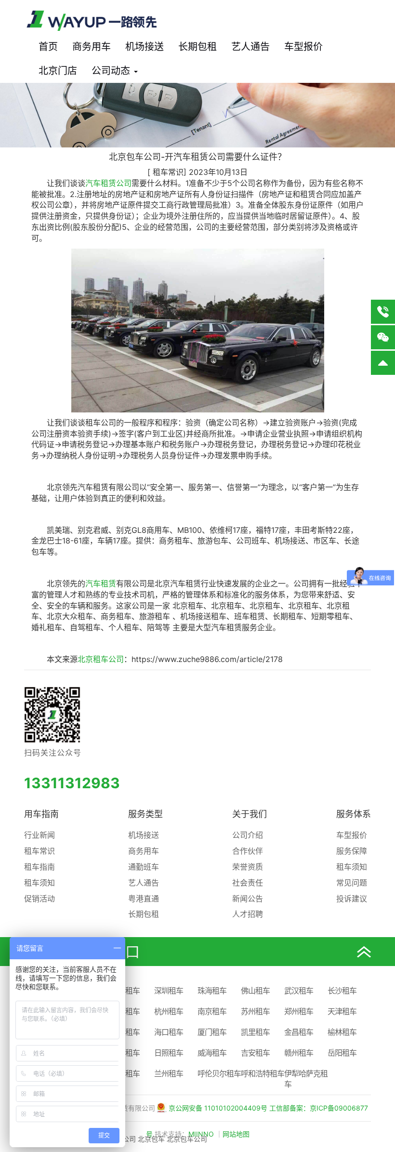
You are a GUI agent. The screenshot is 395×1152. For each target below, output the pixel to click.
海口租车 (168, 1032)
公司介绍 (247, 835)
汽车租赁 (100, 583)
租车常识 (39, 851)
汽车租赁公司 (108, 183)
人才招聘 (247, 914)
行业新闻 (39, 835)
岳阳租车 (342, 1053)
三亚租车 (125, 1032)
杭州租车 (168, 1011)
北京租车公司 (101, 659)
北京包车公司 (187, 1139)
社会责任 (247, 882)
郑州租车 (298, 1011)
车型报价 (303, 47)
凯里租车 (255, 1032)
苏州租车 (255, 1011)
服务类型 (145, 814)
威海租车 (212, 1053)
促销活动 (39, 898)
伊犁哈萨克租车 (306, 1079)
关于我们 (249, 814)
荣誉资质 (247, 867)
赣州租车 (298, 1053)
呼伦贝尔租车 (219, 1073)
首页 (48, 47)
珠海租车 (212, 990)
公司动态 (112, 71)
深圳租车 (168, 990)
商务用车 (91, 47)
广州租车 (125, 990)
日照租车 (168, 1053)
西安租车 (125, 1011)
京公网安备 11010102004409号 (218, 1108)
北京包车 (151, 1139)
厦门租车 (212, 1032)
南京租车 (212, 1011)
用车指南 (41, 814)
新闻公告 (247, 898)
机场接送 (144, 47)
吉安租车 (255, 1053)
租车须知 (39, 882)
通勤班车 (143, 867)
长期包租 (197, 47)
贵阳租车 (125, 1073)
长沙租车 (342, 990)
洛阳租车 (125, 1053)
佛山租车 (255, 990)
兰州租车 (168, 1073)
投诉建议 (351, 898)
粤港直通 (143, 898)
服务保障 (351, 851)
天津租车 (342, 1011)
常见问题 (351, 882)
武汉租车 (298, 990)
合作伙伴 (247, 851)
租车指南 (39, 867)
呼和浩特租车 (262, 1073)
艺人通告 (250, 47)
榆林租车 (342, 1032)
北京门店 (58, 71)
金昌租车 (298, 1032)
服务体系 (353, 814)
